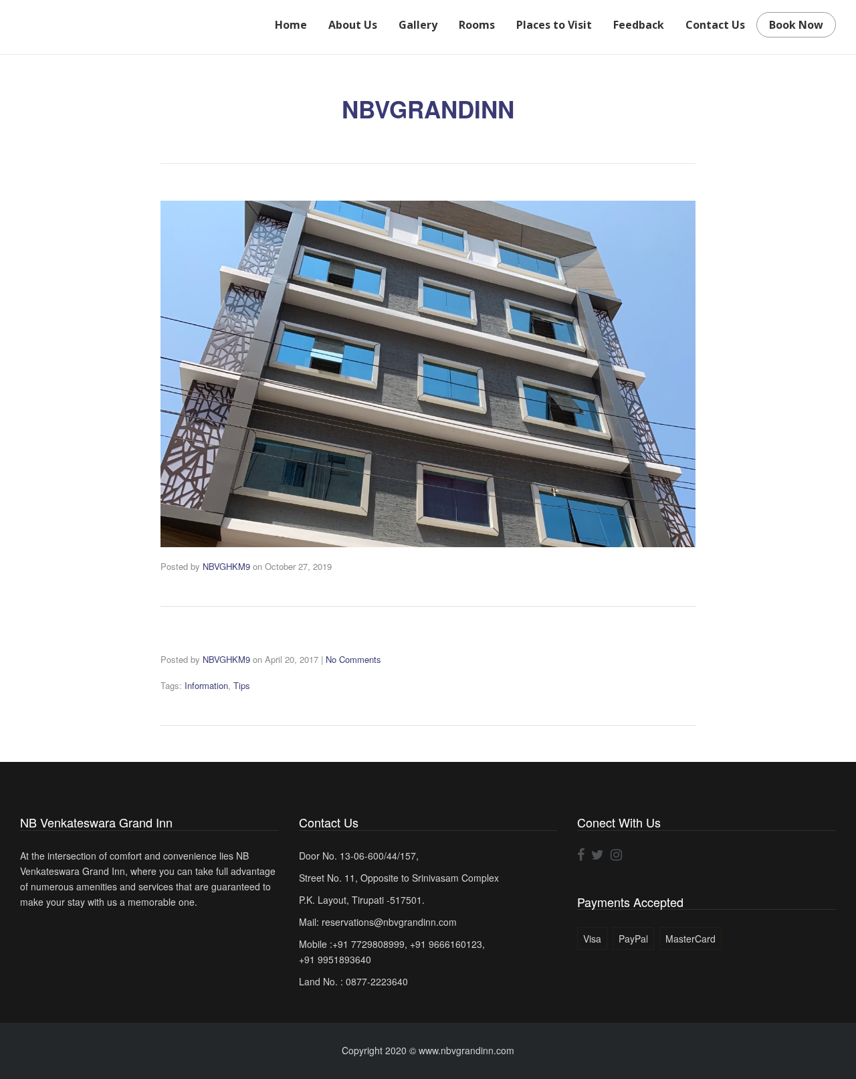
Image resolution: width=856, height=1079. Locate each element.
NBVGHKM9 (226, 566)
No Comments (353, 659)
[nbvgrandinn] (428, 374)
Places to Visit (554, 24)
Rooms (477, 24)
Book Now (796, 24)
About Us (352, 24)
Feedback (638, 24)
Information (206, 685)
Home (291, 24)
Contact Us (715, 24)
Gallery (418, 24)
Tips (241, 685)
